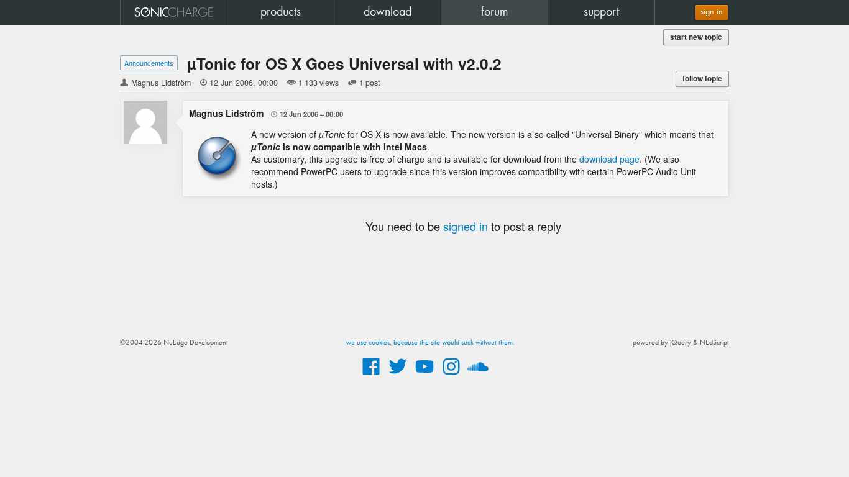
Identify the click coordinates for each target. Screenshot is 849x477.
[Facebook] (371, 375)
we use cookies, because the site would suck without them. (430, 343)
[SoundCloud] (478, 375)
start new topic (696, 37)
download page (609, 159)
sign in (711, 12)
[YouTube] (424, 375)
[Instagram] (451, 375)
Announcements (148, 63)
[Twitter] (397, 375)
